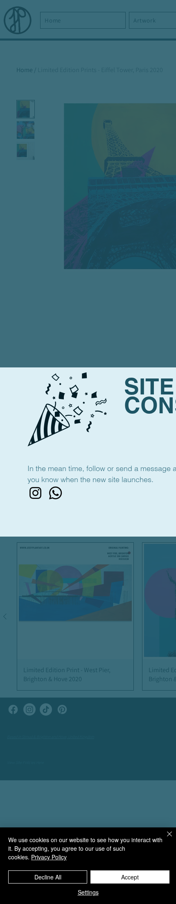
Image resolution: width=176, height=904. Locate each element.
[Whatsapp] (55, 493)
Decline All (47, 877)
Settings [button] (88, 892)
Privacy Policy (49, 857)
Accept (130, 877)
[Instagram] (35, 493)
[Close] (164, 839)
